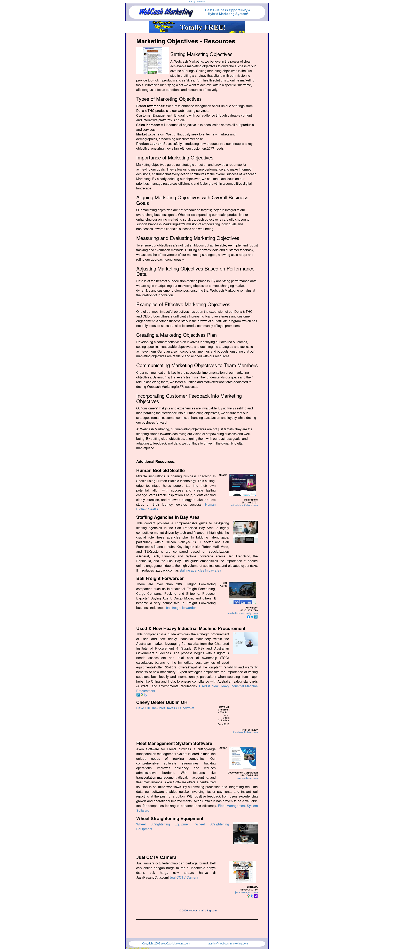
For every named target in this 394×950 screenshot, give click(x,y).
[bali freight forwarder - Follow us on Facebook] (248, 616)
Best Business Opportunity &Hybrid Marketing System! (228, 12)
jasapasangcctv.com (246, 892)
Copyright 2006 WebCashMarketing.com (166, 943)
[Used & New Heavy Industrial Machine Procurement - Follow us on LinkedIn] (138, 694)
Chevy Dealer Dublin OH (162, 702)
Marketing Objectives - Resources (185, 40)
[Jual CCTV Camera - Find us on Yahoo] (256, 895)
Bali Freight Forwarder (160, 578)
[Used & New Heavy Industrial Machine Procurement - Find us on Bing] (145, 694)
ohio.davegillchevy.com (245, 732)
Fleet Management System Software (174, 743)
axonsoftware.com (247, 778)
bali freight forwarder (181, 607)
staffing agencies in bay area (200, 570)
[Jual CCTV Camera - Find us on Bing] (252, 895)
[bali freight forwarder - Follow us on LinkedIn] (256, 616)
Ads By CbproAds (197, 1)
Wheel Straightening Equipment (169, 818)
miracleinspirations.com (244, 505)
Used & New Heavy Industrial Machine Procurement (190, 628)
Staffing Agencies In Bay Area (167, 517)
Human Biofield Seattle (160, 470)
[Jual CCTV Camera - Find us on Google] (248, 895)
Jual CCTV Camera (156, 857)
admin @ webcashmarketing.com (228, 943)
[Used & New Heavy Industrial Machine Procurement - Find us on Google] (142, 694)
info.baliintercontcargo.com (243, 613)
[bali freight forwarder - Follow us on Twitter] (252, 616)
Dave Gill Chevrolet (150, 708)
